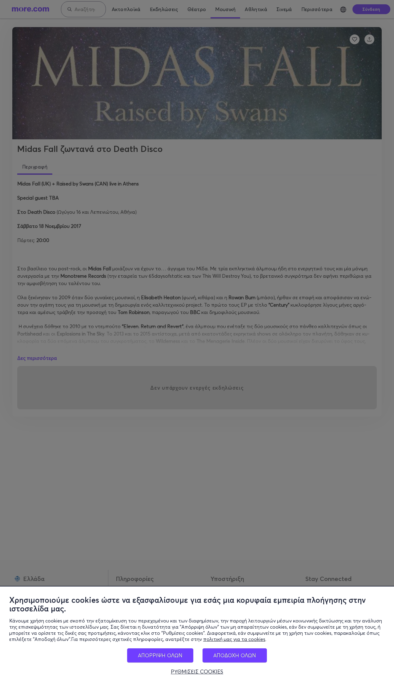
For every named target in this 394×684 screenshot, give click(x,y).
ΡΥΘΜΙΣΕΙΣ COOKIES (197, 672)
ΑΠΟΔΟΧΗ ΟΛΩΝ (234, 655)
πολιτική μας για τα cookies (234, 639)
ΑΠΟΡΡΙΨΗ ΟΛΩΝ (160, 655)
